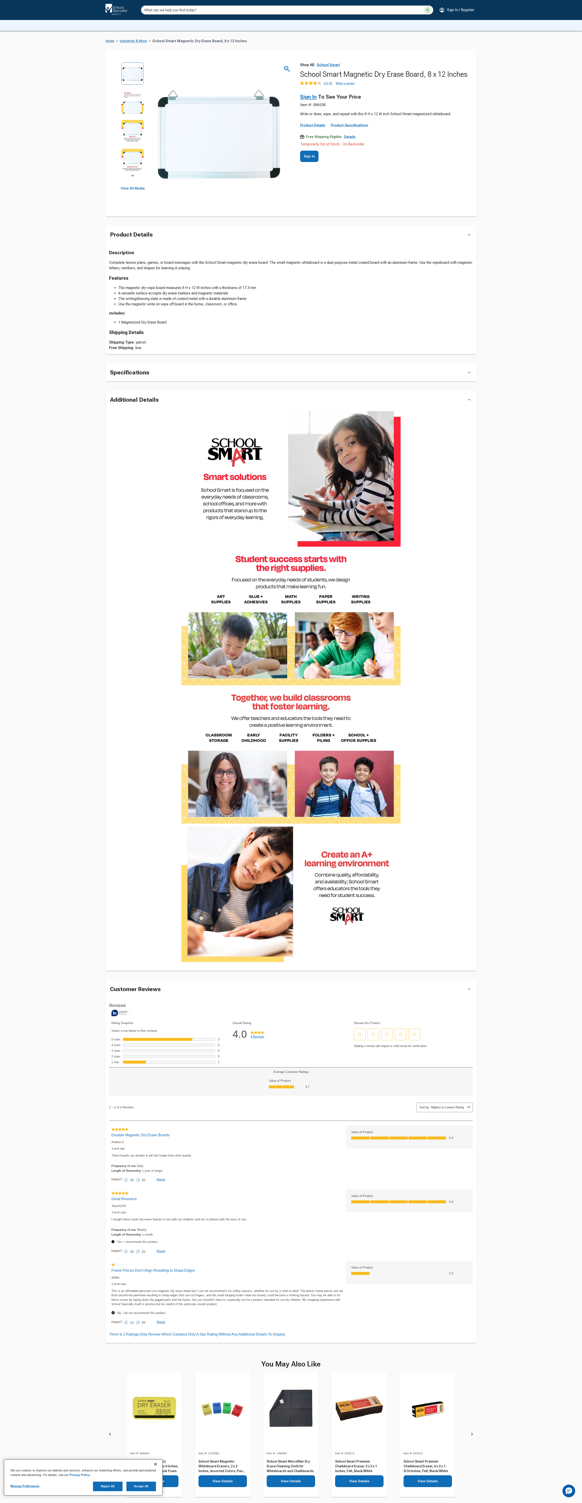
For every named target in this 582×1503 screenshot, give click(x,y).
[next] (132, 176)
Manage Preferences (24, 1486)
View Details (223, 1481)
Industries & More (133, 41)
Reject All (108, 1486)
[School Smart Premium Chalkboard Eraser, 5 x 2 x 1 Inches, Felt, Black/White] (359, 1411)
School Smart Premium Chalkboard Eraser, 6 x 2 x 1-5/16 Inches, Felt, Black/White (426, 1466)
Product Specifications (349, 125)
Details (350, 137)
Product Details (312, 125)
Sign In (308, 97)
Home (109, 41)
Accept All (141, 1486)
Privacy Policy (80, 1475)
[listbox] (132, 119)
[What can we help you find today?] (427, 10)
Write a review (345, 83)
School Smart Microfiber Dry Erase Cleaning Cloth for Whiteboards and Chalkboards (290, 1466)
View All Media (133, 188)
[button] (456, 10)
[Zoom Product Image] (287, 69)
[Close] (156, 1464)
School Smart (328, 65)
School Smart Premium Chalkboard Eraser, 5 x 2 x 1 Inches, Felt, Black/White (356, 1466)
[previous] (110, 1434)
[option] (132, 76)
